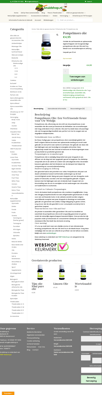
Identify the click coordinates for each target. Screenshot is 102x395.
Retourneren (31, 347)
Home (16, 13)
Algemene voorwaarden (36, 335)
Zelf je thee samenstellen (30, 13)
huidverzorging (68, 95)
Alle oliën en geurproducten (46, 29)
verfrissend (67, 97)
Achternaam (97, 355)
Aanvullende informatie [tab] (57, 109)
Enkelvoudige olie (69, 90)
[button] (57, 35)
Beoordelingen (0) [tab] (78, 109)
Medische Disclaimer (34, 332)
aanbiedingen (51, 233)
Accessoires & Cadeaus (39, 16)
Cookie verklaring (33, 341)
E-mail (99, 344)
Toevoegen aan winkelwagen (77, 78)
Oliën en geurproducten (75, 13)
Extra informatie (96, 366)
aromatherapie (68, 93)
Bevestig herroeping (91, 379)
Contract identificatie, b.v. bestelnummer (92, 333)
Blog (43, 13)
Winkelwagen (48, 20)
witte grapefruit (77, 97)
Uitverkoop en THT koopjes (82, 16)
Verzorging (64, 16)
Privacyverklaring (33, 338)
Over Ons (41, 347)
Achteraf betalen (33, 344)
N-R (82, 88)
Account (38, 20)
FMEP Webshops (64, 237)
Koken (55, 16)
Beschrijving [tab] (38, 109)
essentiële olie (80, 93)
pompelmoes (79, 95)
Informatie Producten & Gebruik (20, 20)
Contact (35, 350)
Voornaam (85, 354)
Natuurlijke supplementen (17, 16)
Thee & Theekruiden (54, 13)
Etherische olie (60, 29)
